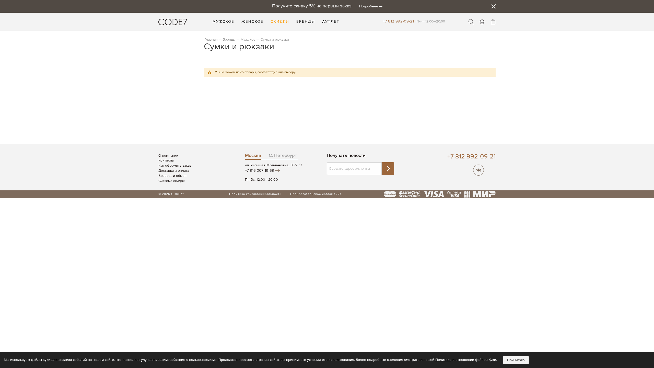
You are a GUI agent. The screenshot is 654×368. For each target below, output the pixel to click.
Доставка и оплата (173, 170)
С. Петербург (283, 155)
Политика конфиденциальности (255, 194)
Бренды (229, 39)
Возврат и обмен (172, 176)
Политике (443, 360)
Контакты (166, 160)
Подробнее (368, 6)
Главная (211, 39)
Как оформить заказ (174, 165)
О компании (168, 155)
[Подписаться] (387, 168)
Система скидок (171, 181)
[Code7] (172, 22)
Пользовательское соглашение (316, 194)
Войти (482, 22)
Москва (253, 155)
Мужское (248, 39)
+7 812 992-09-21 (398, 21)
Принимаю (516, 360)
